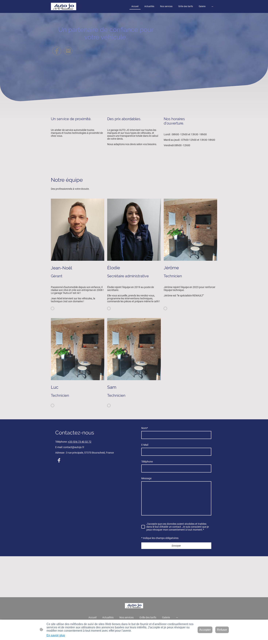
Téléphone (147, 461)
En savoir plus (55, 635)
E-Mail (144, 444)
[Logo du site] (63, 6)
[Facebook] (56, 51)
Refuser (222, 629)
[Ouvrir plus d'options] (212, 6)
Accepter (205, 629)
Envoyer (176, 545)
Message (146, 478)
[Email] (68, 51)
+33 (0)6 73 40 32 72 (79, 441)
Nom (144, 428)
